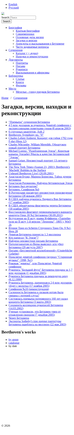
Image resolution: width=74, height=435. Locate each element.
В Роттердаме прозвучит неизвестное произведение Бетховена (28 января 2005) (40, 194)
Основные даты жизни (30, 37)
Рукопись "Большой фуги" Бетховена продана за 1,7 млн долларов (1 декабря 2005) (40, 271)
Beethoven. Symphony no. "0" (26, 134)
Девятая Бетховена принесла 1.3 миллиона (35, 234)
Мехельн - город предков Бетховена (38, 91)
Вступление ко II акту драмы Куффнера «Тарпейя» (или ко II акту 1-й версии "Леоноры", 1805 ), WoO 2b (40, 221)
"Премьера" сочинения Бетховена (29, 122)
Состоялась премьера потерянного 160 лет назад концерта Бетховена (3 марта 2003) (38, 300)
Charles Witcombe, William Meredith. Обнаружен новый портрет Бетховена (37, 146)
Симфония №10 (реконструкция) (29, 289)
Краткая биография (28, 30)
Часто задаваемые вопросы (32, 46)
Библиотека (16, 75)
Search (5, 17)
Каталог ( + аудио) (27, 53)
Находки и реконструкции (32, 56)
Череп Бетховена (19, 318)
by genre (13, 339)
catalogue (14, 342)
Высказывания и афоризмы (32, 72)
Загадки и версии (26, 40)
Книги (20, 82)
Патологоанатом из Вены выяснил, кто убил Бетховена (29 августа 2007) (36, 246)
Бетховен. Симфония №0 (24, 189)
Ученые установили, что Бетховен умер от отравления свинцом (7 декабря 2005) (35, 313)
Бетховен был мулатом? (23, 186)
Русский (14, 7)
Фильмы (21, 85)
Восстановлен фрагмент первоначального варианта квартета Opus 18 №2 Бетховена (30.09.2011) (40, 213)
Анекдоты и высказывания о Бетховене (40, 43)
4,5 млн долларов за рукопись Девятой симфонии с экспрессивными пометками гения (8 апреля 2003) (40, 127)
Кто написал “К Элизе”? (23, 237)
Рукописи (22, 69)
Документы (16, 59)
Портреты (22, 62)
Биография (15, 27)
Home (4, 97)
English (13, 4)
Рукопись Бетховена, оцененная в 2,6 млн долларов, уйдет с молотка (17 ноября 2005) (40, 284)
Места (12, 88)
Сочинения (15, 50)
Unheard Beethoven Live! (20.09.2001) (31, 173)
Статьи (20, 79)
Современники (25, 34)
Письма (20, 66)
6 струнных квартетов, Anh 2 (26, 131)
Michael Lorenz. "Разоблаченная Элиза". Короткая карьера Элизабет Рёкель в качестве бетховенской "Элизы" (39, 154)
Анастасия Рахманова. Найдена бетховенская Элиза (40, 183)
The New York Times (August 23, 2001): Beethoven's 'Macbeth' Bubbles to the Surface (39, 168)
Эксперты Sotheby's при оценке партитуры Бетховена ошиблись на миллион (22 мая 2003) (37, 323)
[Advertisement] (37, 387)
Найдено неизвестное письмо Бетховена (33, 240)
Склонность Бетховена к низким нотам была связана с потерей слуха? (36, 294)
